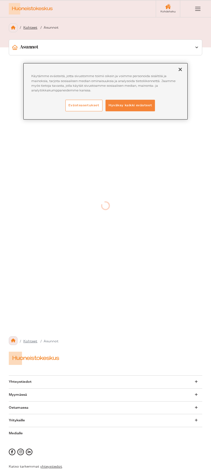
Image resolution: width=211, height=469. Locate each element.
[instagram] (20, 452)
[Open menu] (193, 9)
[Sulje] (180, 70)
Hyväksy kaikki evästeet (130, 105)
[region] (105, 91)
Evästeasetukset (83, 105)
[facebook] (12, 452)
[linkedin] (29, 452)
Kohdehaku (168, 11)
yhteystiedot (51, 466)
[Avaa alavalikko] (196, 382)
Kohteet (30, 27)
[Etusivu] (13, 27)
